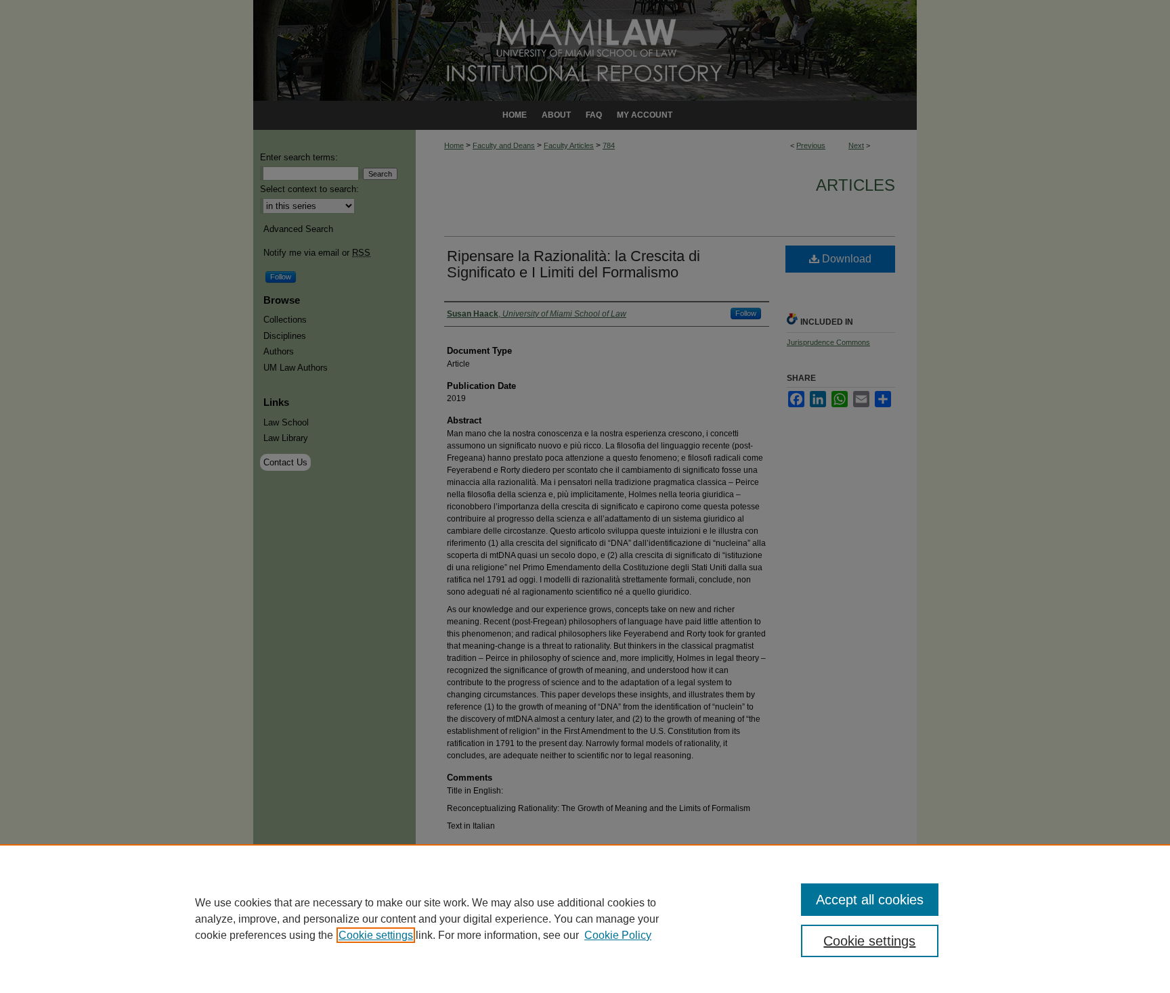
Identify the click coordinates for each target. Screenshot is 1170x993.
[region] (585, 918)
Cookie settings (376, 935)
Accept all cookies (870, 899)
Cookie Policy (617, 935)
